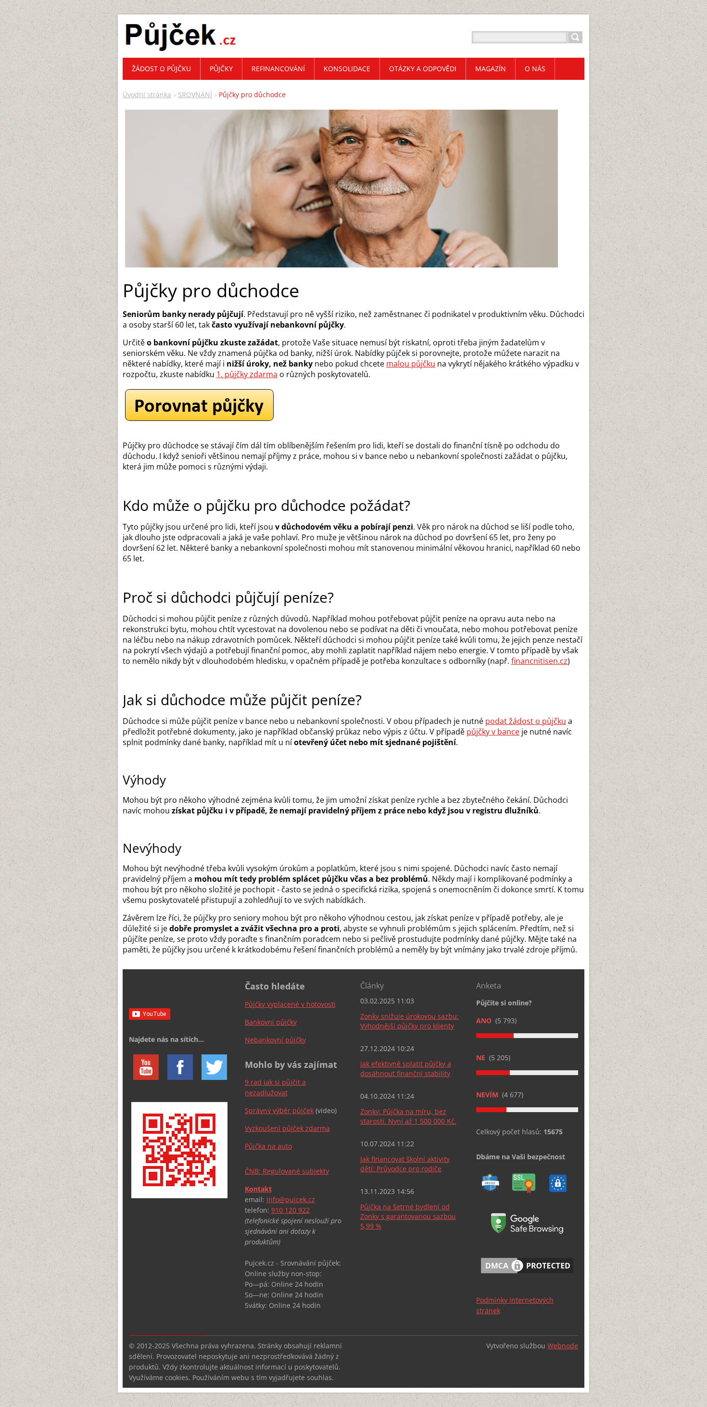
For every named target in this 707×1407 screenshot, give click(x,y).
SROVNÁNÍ (195, 94)
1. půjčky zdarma (247, 374)
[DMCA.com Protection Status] (527, 1275)
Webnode (562, 1345)
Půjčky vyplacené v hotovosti (290, 1004)
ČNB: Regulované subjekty (287, 1171)
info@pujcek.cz (290, 1199)
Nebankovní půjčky (275, 1039)
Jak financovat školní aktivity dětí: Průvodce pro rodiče (405, 1163)
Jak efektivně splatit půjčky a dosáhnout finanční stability (405, 1068)
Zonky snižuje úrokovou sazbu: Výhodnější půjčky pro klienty (409, 1021)
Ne (481, 1057)
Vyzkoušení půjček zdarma (287, 1128)
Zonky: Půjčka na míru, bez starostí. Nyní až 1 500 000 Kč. (408, 1116)
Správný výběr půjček (279, 1110)
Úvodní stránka (147, 94)
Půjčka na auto (268, 1146)
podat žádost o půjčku (525, 721)
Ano (484, 1020)
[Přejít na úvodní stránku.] (181, 49)
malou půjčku (410, 363)
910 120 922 (290, 1210)
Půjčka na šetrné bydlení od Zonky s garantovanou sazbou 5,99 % (408, 1216)
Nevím (488, 1094)
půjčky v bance (493, 731)
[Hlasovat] (527, 1035)
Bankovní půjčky (271, 1022)
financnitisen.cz (539, 661)
